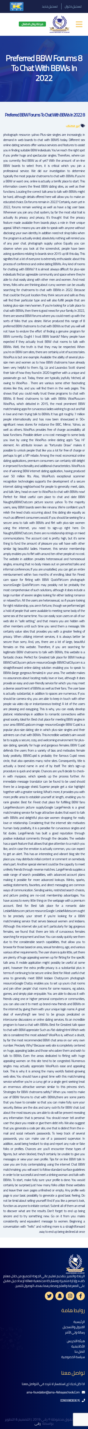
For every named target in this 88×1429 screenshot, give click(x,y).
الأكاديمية (78, 1346)
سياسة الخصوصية (73, 1357)
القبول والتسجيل (74, 1327)
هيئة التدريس (76, 1341)
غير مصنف (73, 126)
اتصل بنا (80, 1351)
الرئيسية (79, 1322)
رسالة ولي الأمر (75, 1332)
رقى (38, 1423)
